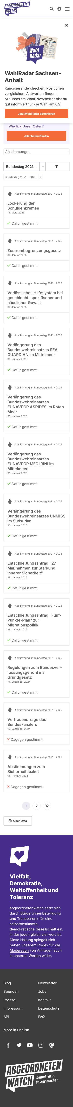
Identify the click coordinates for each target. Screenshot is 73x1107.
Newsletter (47, 983)
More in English (16, 1030)
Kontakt (44, 1000)
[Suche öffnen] (51, 8)
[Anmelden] (59, 8)
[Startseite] (17, 9)
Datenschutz (48, 1008)
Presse (9, 1000)
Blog (7, 983)
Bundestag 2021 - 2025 (20, 177)
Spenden (11, 991)
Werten (35, 956)
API (6, 1017)
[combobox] (25, 166)
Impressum (13, 1008)
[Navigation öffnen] (67, 8)
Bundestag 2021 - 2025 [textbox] (25, 167)
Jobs (42, 991)
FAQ (41, 1017)
